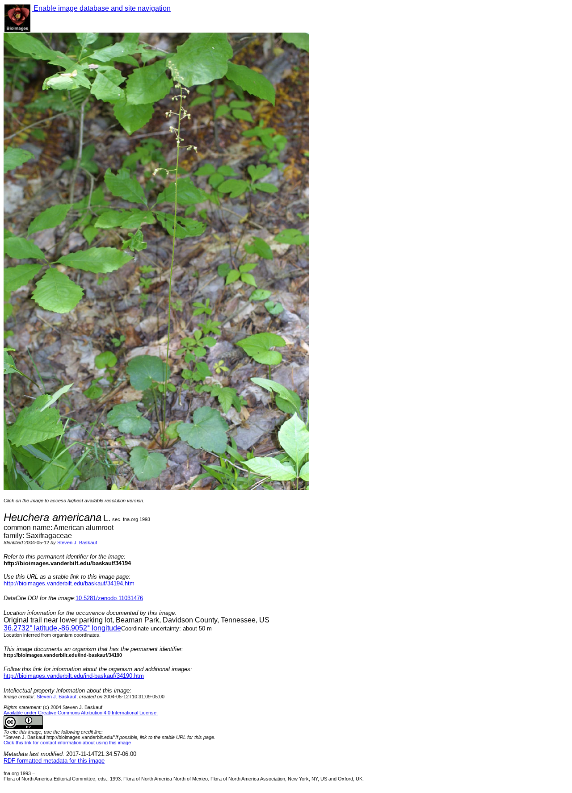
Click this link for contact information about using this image (67, 742)
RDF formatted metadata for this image (54, 760)
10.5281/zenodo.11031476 (109, 598)
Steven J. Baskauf (77, 542)
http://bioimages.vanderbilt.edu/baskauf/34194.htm (69, 583)
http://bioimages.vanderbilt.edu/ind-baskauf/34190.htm (74, 675)
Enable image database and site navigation (101, 8)
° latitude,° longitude (62, 628)
